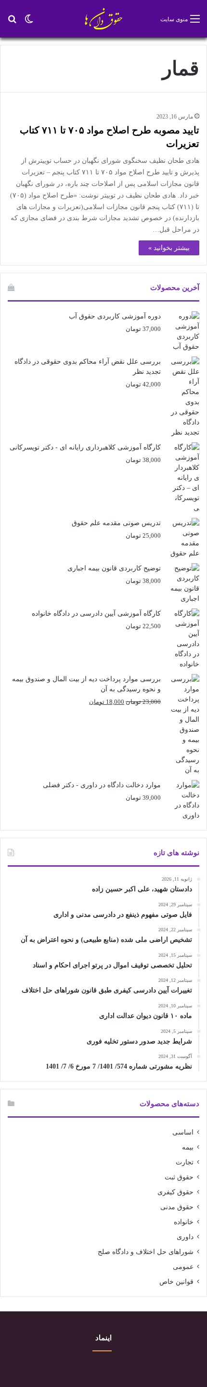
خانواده (184, 1222)
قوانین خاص (176, 1281)
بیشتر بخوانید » (169, 247)
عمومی (183, 1266)
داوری (185, 1237)
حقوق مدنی (177, 1207)
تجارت (185, 1162)
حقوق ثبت (179, 1177)
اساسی (183, 1132)
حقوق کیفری (175, 1192)
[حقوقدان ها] (104, 19)
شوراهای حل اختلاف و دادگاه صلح (146, 1251)
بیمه (188, 1147)
